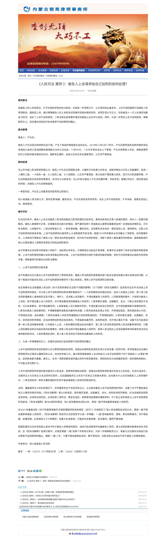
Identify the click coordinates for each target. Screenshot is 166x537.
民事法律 (65, 70)
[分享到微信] (40, 471)
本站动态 (31, 70)
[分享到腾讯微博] (34, 471)
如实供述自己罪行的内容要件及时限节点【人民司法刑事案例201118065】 (49, 507)
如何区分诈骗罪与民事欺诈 (37, 477)
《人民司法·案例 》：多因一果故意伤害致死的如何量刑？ (49, 481)
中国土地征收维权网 (30, 517)
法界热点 (117, 70)
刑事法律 (54, 70)
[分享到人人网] (37, 471)
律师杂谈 (128, 70)
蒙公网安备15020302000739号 (84, 534)
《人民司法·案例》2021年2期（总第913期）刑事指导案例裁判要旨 (46, 492)
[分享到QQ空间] (28, 471)
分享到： (23, 471)
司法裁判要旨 (78, 70)
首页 (22, 70)
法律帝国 (140, 70)
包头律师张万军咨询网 (72, 517)
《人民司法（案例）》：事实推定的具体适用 (36, 503)
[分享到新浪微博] (31, 471)
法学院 (107, 70)
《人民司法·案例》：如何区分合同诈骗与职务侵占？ (40, 496)
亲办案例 (42, 70)
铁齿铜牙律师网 (93, 517)
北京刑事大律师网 (51, 517)
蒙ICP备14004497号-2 (96, 530)
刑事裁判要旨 (51, 76)
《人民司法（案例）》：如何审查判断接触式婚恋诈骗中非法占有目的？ (47, 499)
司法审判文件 (94, 70)
